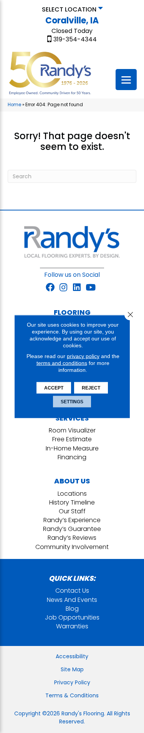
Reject (91, 388)
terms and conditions (61, 363)
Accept (53, 388)
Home (14, 105)
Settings (72, 401)
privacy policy (83, 356)
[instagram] (63, 288)
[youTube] (91, 288)
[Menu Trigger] (126, 79)
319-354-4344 (75, 39)
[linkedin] (77, 288)
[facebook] (50, 288)
